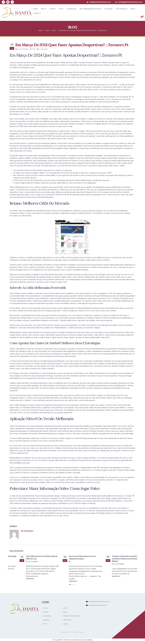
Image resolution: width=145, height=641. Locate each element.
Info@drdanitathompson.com (97, 605)
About (44, 9)
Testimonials (121, 9)
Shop (61, 9)
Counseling (71, 9)
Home (35, 9)
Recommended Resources (91, 9)
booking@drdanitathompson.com (99, 601)
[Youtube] (8, 2)
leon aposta (37, 80)
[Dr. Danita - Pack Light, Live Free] (16, 12)
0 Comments (43, 49)
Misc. (34, 49)
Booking (108, 9)
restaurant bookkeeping (71, 640)
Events (53, 9)
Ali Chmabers (24, 49)
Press (132, 9)
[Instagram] (12, 2)
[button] (70, 585)
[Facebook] (3, 2)
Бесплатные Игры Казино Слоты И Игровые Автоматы (72, 557)
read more (19, 578)
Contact (37, 13)
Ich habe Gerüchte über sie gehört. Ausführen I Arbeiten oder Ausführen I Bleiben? (116, 558)
